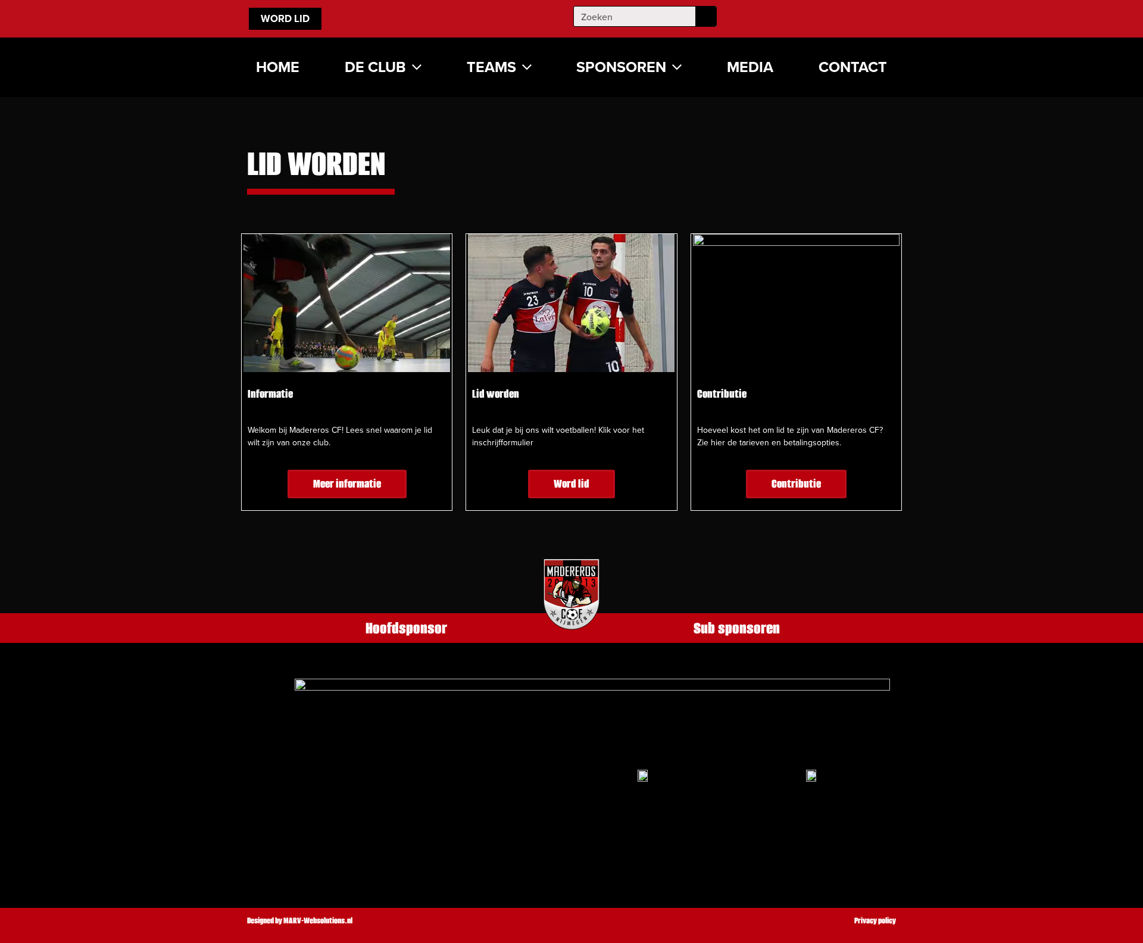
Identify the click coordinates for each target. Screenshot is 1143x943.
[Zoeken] (705, 16)
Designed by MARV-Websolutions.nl (299, 920)
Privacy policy (875, 920)
